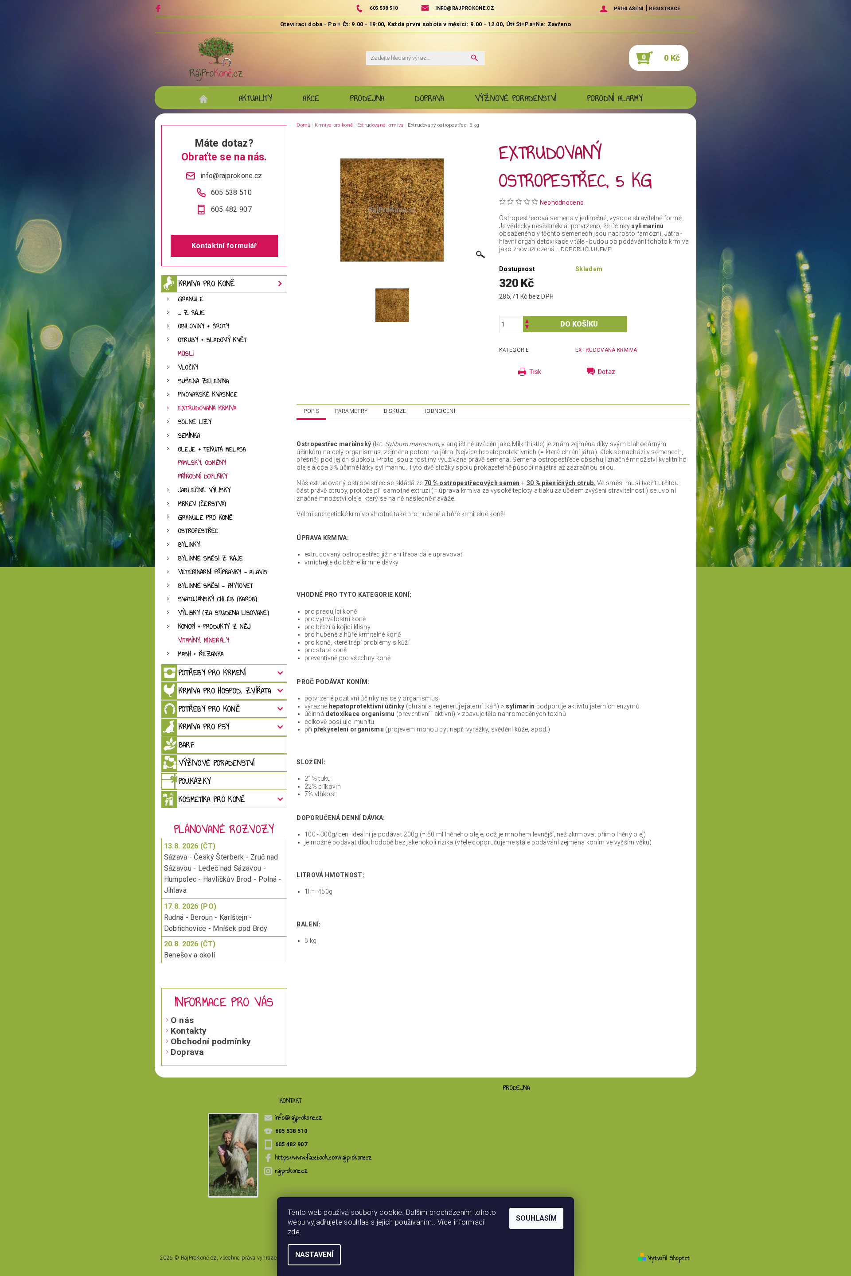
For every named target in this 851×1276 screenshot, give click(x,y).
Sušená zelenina (203, 381)
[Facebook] (159, 8)
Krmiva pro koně (207, 283)
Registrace (664, 9)
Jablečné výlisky (204, 490)
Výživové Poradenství (515, 98)
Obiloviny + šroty (203, 326)
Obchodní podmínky (211, 1041)
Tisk (535, 371)
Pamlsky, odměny (202, 463)
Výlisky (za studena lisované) (223, 613)
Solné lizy (194, 422)
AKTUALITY (255, 98)
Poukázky (195, 781)
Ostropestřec (198, 531)
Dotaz (607, 371)
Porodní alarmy (615, 98)
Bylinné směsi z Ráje (210, 558)
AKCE (311, 98)
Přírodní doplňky (202, 476)
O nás (182, 1020)
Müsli (186, 354)
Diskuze (395, 411)
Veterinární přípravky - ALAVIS (223, 572)
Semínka (189, 436)
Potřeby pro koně (209, 709)
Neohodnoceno (562, 202)
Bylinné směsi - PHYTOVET (215, 586)
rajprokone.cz (291, 1171)
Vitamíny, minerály (204, 640)
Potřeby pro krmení (212, 672)
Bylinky (189, 545)
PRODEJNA (367, 98)
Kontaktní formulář (224, 245)
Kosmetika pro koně (212, 799)
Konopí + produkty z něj (214, 627)
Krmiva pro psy (204, 726)
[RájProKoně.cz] (216, 59)
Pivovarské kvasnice (208, 394)
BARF (186, 745)
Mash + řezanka (200, 654)
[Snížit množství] (527, 328)
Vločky (188, 367)
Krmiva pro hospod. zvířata (225, 691)
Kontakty (189, 1031)
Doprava (187, 1052)
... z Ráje (191, 313)
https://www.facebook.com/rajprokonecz (323, 1157)
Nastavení (314, 1254)
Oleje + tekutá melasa (212, 449)
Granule (190, 299)
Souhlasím (536, 1218)
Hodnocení (438, 411)
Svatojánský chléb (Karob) (218, 599)
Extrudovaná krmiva (207, 408)
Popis (311, 411)
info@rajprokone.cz (299, 1118)
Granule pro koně (205, 518)
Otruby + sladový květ (212, 340)
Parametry (351, 411)
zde (294, 1232)
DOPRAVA (429, 98)
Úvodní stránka (208, 98)
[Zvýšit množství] (527, 320)
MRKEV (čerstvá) (202, 504)
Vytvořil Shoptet (669, 1258)
